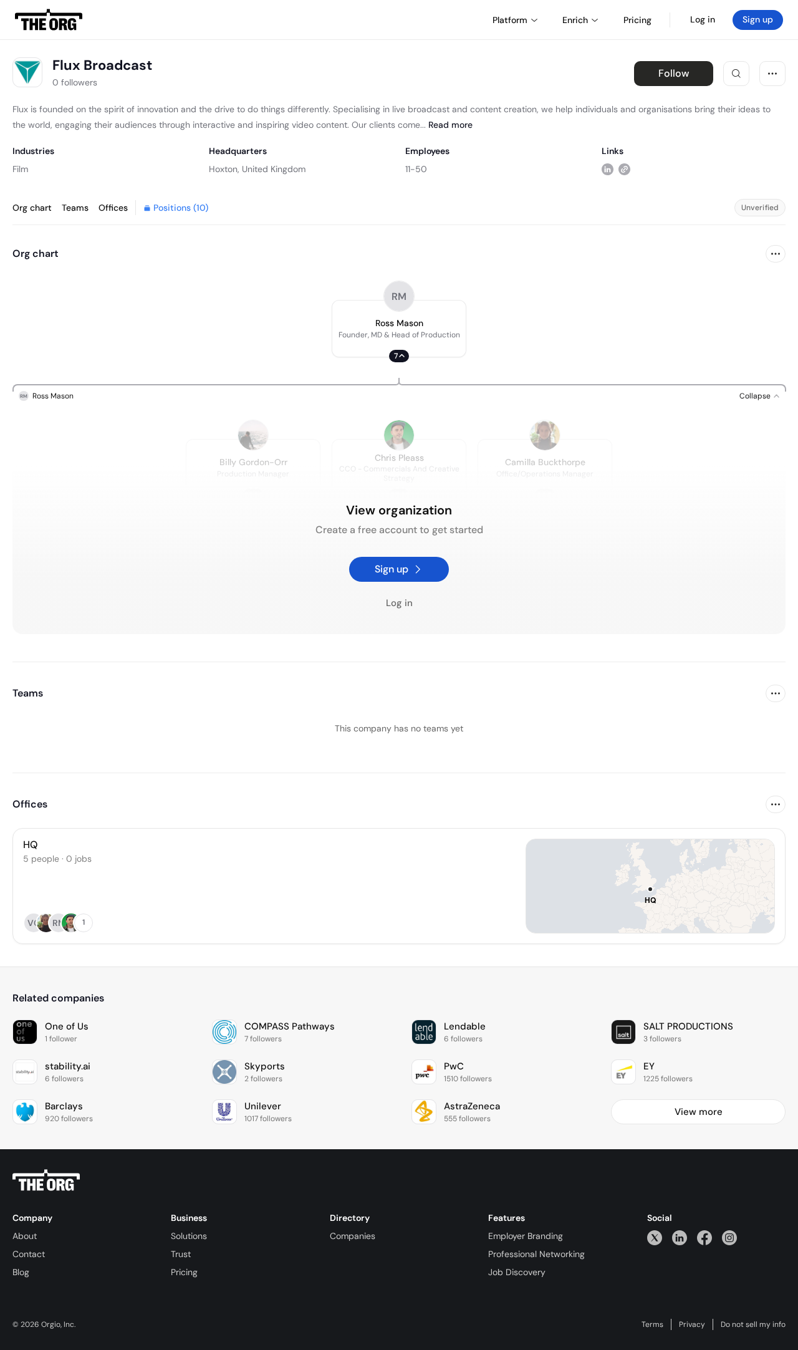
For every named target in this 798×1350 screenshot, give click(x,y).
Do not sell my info (753, 1324)
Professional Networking (536, 1254)
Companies (352, 1236)
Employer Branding (525, 1236)
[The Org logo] (46, 1180)
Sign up (758, 19)
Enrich (575, 20)
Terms (652, 1324)
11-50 (416, 169)
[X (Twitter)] (654, 1237)
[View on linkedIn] (607, 169)
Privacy (692, 1324)
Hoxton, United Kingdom (257, 169)
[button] (399, 328)
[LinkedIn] (679, 1237)
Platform (510, 20)
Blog (20, 1272)
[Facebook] (704, 1237)
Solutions (189, 1236)
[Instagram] (729, 1237)
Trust (181, 1254)
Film (20, 169)
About (24, 1236)
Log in (702, 19)
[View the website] (624, 169)
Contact (28, 1254)
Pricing (184, 1272)
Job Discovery (517, 1272)
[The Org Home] (48, 20)
